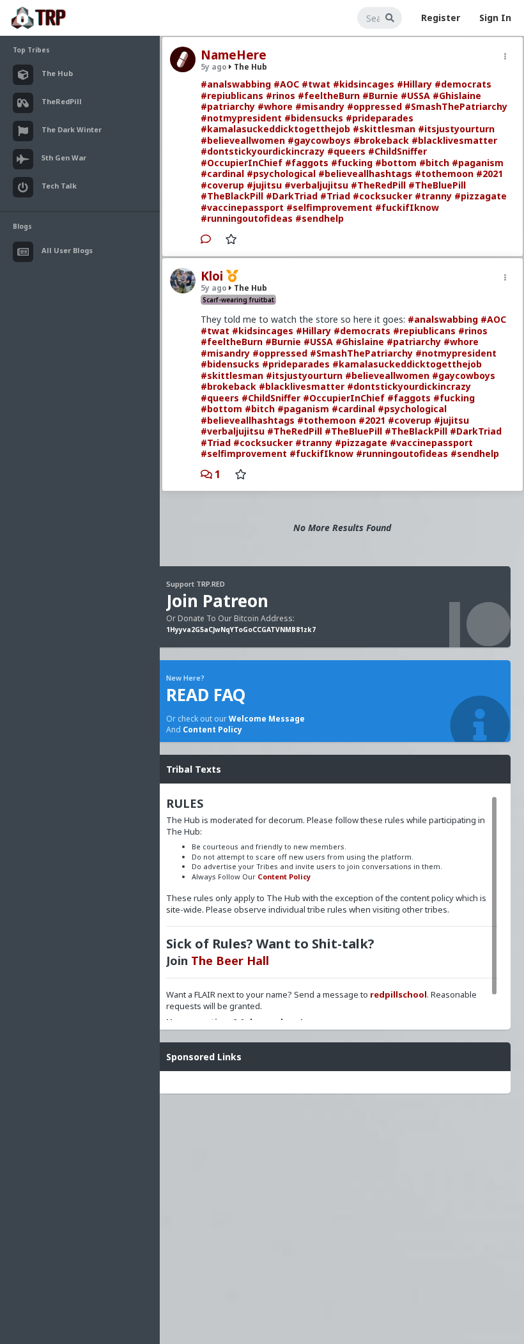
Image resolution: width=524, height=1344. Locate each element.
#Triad (335, 196)
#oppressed (374, 106)
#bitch (434, 163)
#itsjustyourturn (456, 129)
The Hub (249, 66)
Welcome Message (267, 718)
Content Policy (212, 729)
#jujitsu (264, 185)
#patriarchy (228, 106)
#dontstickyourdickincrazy (263, 151)
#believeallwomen (243, 140)
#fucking (352, 163)
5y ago (214, 66)
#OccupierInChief (241, 163)
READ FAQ (205, 694)
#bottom (396, 163)
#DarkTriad (292, 196)
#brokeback (381, 140)
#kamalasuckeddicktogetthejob (275, 129)
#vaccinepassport (242, 207)
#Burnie (380, 95)
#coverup (222, 185)
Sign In (495, 18)
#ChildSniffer (397, 151)
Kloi (212, 276)
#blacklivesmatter (454, 140)
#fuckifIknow (407, 207)
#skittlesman (384, 129)
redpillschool (398, 994)
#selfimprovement (329, 207)
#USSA (415, 95)
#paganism (478, 163)
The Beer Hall (230, 960)
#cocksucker (382, 196)
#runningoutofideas (247, 218)
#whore (275, 106)
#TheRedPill (378, 185)
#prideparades (379, 118)
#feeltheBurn (329, 95)
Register (440, 18)
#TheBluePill (437, 185)
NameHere (233, 55)
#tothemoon (444, 173)
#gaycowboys (319, 140)
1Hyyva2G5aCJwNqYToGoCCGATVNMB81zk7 (241, 629)
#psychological (281, 173)
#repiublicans (232, 95)
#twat (316, 84)
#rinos (280, 95)
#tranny (433, 196)
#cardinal (222, 173)
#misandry (319, 106)
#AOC (286, 84)
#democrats (463, 84)
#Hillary (414, 84)
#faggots (306, 163)
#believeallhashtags (365, 173)
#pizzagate (480, 196)
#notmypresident (241, 118)
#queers (346, 151)
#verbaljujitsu (316, 185)
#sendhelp (319, 218)
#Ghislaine (457, 95)
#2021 (489, 173)
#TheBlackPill (232, 196)
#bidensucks (313, 118)
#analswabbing (236, 84)
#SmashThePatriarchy (456, 106)
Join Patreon (217, 600)
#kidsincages (363, 84)
